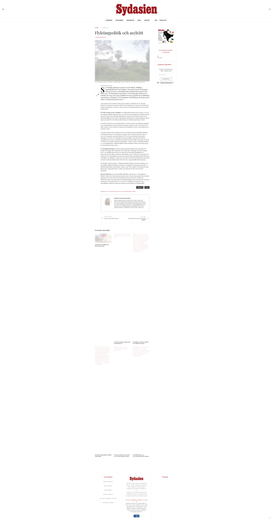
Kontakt (147, 20)
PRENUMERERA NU (166, 78)
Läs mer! (160, 57)
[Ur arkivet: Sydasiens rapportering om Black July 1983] (122, 286)
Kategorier (119, 20)
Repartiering (112, 191)
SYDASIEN (145, 500)
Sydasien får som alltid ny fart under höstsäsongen (102, 245)
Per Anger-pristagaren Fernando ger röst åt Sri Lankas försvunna (122, 455)
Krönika (97, 27)
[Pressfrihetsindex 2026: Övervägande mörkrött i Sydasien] (141, 399)
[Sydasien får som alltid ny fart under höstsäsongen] (103, 238)
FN (106, 191)
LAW (142, 511)
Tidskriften (130, 20)
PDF (147, 187)
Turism (133, 191)
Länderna (109, 20)
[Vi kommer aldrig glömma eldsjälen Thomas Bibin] (103, 399)
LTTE (108, 191)
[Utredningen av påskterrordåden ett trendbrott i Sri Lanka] (141, 286)
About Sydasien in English (108, 502)
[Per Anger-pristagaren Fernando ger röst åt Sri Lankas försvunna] (122, 399)
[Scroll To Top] (269, 517)
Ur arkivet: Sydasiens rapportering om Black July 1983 (122, 342)
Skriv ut (140, 187)
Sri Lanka (118, 191)
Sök (156, 20)
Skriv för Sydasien (108, 485)
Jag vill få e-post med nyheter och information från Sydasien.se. (167, 83)
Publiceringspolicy (108, 490)
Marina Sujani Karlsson (101, 37)
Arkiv (139, 20)
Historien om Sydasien (108, 481)
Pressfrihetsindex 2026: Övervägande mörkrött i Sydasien (141, 455)
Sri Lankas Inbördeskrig (126, 191)
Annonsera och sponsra (108, 494)
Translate (162, 20)
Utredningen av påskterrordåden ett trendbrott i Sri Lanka (140, 342)
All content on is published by (134, 500)
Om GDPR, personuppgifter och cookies (108, 498)
